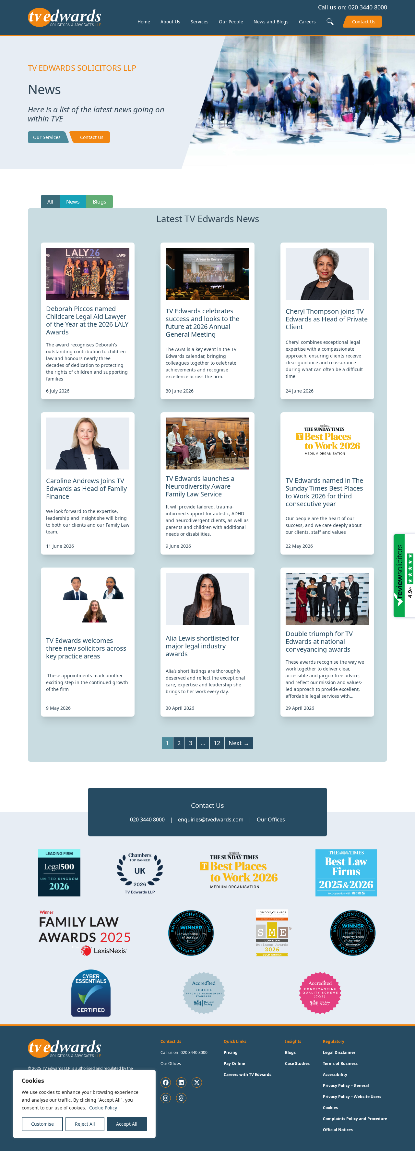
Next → (239, 743)
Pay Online (234, 1063)
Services (199, 22)
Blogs (99, 201)
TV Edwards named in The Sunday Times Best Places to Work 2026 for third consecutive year (324, 492)
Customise (42, 1124)
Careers (307, 22)
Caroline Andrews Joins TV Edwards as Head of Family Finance (86, 488)
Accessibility (335, 1074)
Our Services (47, 137)
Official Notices (338, 1129)
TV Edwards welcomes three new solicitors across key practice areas (86, 648)
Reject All (85, 1124)
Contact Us (363, 22)
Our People (231, 22)
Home (143, 22)
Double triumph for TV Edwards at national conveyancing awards (319, 641)
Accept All (126, 1124)
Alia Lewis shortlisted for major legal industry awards (202, 646)
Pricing (231, 1052)
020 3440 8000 (367, 7)
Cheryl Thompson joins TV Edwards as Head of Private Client (327, 319)
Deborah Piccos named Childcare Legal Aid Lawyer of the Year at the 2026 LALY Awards (87, 320)
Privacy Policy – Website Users (352, 1096)
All (50, 201)
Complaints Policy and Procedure (355, 1118)
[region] (84, 1104)
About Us (170, 22)
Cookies (330, 1107)
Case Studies (297, 1063)
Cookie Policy (103, 1108)
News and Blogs (271, 22)
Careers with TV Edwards (247, 1074)
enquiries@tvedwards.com (210, 819)
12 (217, 743)
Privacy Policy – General (346, 1085)
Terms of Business (340, 1063)
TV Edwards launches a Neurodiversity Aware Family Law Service (200, 486)
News (73, 201)
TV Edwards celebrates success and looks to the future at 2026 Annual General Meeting (202, 323)
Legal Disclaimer (339, 1052)
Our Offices (271, 819)
